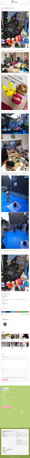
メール (3, 371)
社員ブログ (3, 9)
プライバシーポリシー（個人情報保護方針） (7, 449)
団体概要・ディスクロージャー (6, 450)
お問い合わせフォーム (5, 451)
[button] (3, 311)
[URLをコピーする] (26, 311)
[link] (10, 323)
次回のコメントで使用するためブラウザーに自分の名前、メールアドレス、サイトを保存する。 (14, 377)
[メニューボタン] (1, 2)
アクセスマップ (4, 452)
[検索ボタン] (29, 2)
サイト (3, 374)
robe (5, 326)
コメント (3, 359)
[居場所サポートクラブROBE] (14, 1)
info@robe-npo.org (5, 403)
